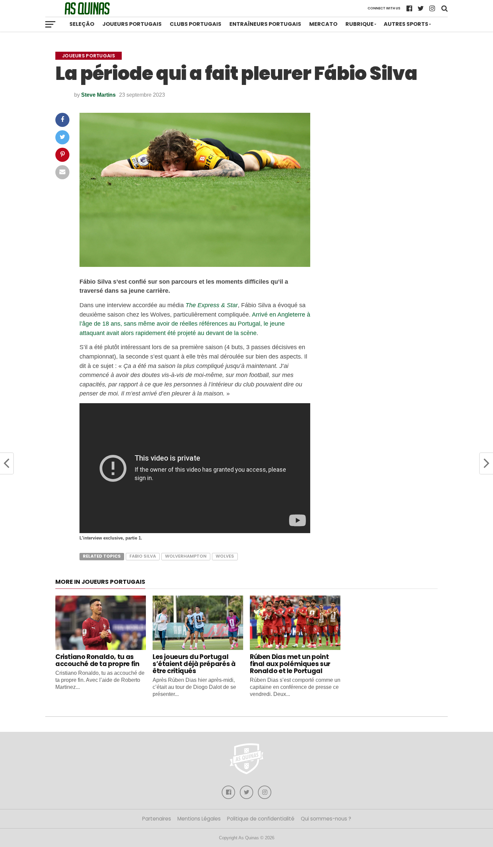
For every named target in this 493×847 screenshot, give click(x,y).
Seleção (81, 24)
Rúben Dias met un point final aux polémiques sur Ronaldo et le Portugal (290, 663)
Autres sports (406, 24)
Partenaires (156, 818)
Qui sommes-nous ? (326, 818)
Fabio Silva (142, 556)
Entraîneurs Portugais (265, 24)
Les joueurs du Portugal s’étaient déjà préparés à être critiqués (194, 663)
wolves (225, 556)
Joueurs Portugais (132, 24)
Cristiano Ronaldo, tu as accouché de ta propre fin (97, 660)
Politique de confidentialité (260, 818)
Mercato (323, 24)
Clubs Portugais (195, 24)
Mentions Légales (199, 818)
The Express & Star (211, 305)
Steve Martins (98, 95)
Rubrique (359, 24)
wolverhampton (186, 556)
